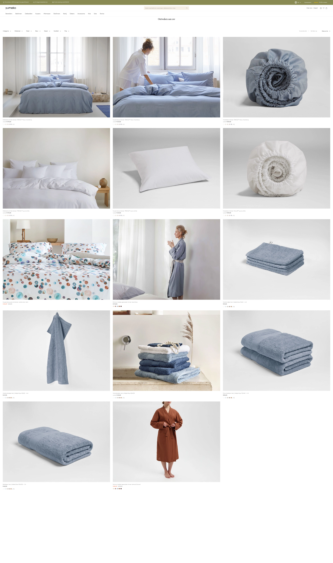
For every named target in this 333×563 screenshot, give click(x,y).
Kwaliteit (56, 31)
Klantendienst (307, 2)
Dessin (46, 31)
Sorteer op (314, 31)
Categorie (6, 31)
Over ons (309, 8)
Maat (27, 31)
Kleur (36, 31)
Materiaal (17, 31)
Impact (316, 8)
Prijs (66, 31)
